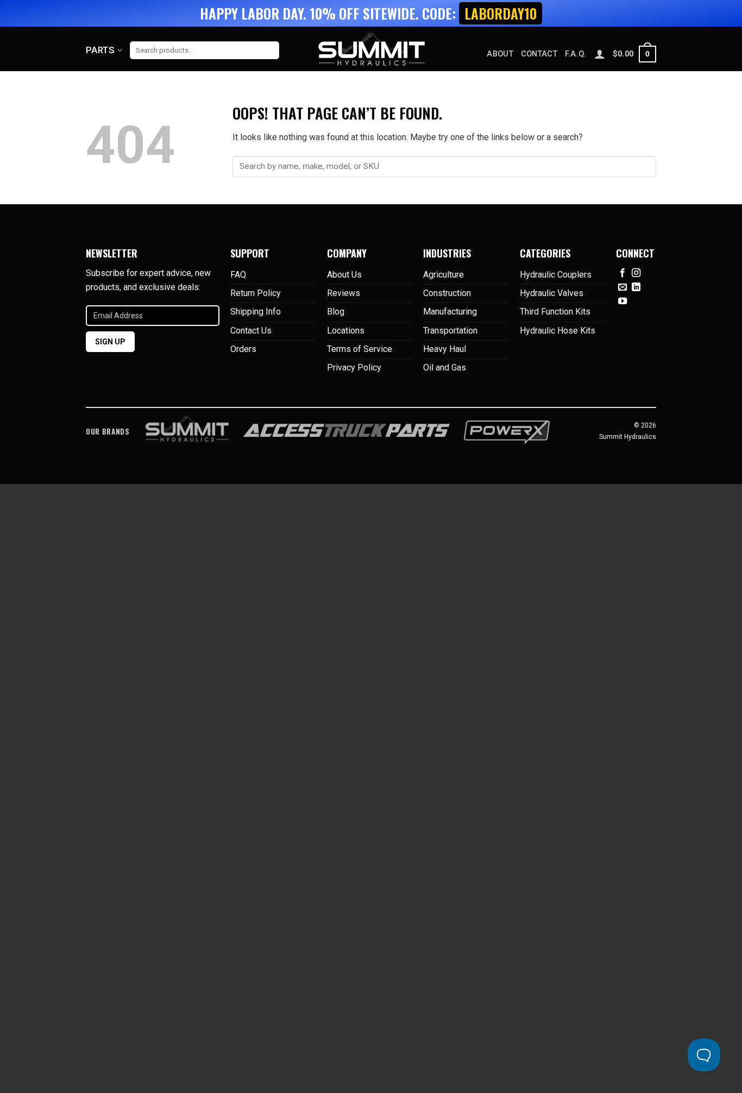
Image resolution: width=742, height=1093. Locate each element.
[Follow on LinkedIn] (636, 287)
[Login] (599, 54)
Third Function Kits (555, 311)
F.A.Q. (576, 54)
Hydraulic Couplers (556, 274)
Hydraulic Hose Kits (557, 330)
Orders (243, 349)
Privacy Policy (354, 367)
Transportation (450, 330)
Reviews (343, 293)
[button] (634, 54)
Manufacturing (450, 311)
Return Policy (255, 293)
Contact (539, 54)
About (500, 54)
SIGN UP (110, 341)
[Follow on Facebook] (622, 273)
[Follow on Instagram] (636, 273)
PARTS (100, 50)
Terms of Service (359, 349)
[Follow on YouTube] (622, 301)
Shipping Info (255, 311)
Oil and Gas (444, 367)
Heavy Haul (444, 349)
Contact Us (251, 330)
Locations (345, 330)
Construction (447, 293)
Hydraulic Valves (551, 293)
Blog (335, 311)
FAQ (238, 274)
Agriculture (443, 274)
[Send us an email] (622, 287)
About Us (344, 274)
